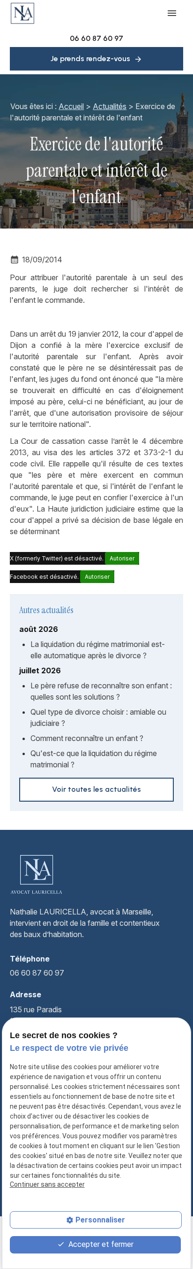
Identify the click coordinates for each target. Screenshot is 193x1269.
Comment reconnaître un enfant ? (86, 738)
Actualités (109, 106)
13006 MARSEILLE (43, 1015)
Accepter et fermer (100, 1244)
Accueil (71, 106)
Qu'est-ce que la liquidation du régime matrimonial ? (93, 759)
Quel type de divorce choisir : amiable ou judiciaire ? (98, 717)
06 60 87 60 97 (96, 38)
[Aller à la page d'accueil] (23, 13)
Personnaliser (100, 1219)
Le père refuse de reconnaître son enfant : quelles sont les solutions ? (101, 691)
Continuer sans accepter (47, 1184)
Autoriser (122, 558)
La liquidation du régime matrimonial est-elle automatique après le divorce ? (97, 649)
